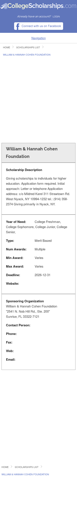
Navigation (38, 38)
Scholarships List (28, 47)
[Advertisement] (38, 99)
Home (6, 47)
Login (56, 16)
